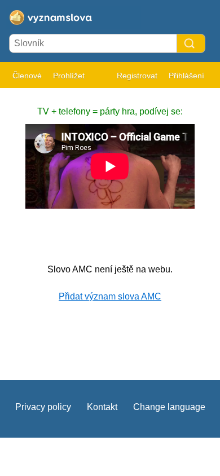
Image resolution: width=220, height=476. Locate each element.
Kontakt (102, 407)
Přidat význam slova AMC (110, 296)
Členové (27, 75)
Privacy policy (43, 407)
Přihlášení (186, 75)
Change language (169, 407)
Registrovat (137, 75)
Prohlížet (69, 75)
